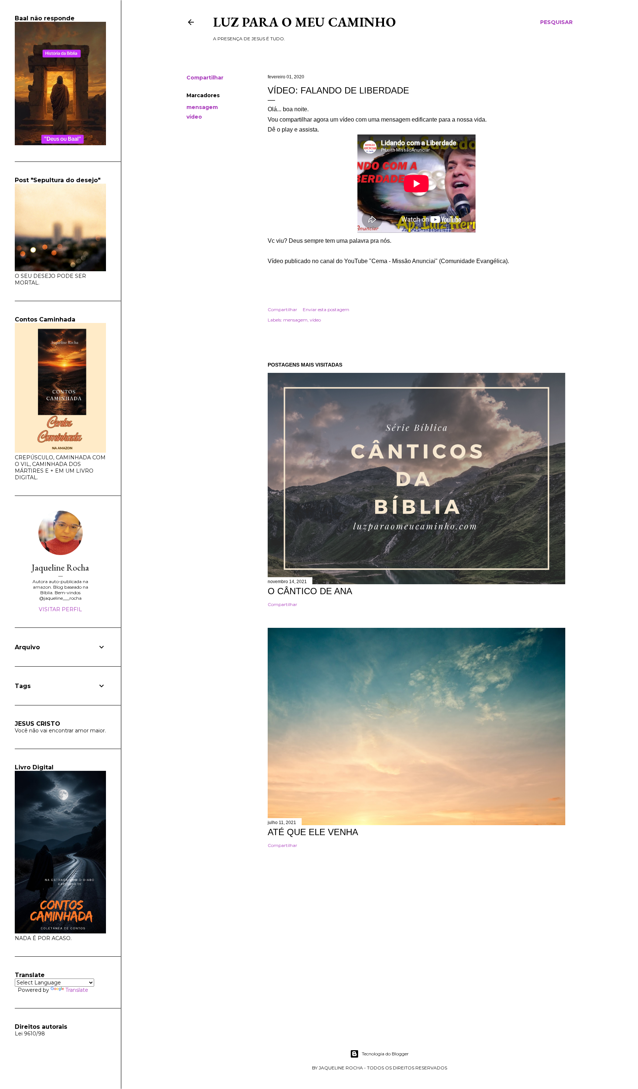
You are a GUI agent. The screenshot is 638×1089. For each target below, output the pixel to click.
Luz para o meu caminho (304, 22)
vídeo (194, 116)
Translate (76, 990)
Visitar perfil (60, 609)
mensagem (202, 107)
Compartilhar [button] (204, 77)
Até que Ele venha (313, 832)
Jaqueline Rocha (60, 567)
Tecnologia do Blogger (385, 1053)
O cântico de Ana (310, 591)
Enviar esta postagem (326, 309)
